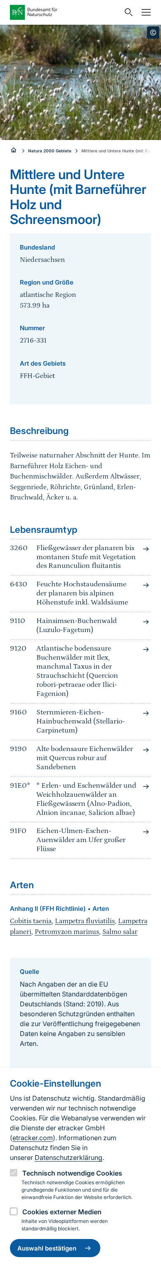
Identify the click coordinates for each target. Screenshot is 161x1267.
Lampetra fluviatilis (85, 921)
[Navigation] (144, 12)
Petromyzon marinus (67, 932)
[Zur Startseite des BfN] (65, 12)
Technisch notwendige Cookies (72, 1173)
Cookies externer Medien (62, 1212)
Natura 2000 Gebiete (49, 150)
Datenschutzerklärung (68, 1157)
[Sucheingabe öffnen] (127, 12)
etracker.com (32, 1138)
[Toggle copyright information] (153, 32)
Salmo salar (119, 932)
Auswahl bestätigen (46, 1248)
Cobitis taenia (31, 921)
